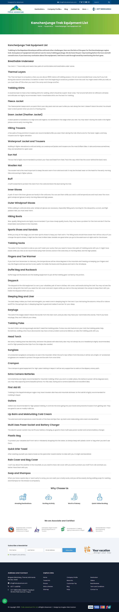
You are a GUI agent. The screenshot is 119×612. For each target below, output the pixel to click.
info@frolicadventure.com (68, 2)
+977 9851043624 (103, 9)
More (84, 9)
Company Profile (54, 9)
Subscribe (69, 550)
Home (40, 26)
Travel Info (46, 580)
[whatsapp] (4, 601)
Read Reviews (94, 583)
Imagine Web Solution (68, 607)
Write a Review (48, 586)
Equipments (48, 26)
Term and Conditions (97, 586)
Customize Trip (72, 583)
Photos (45, 583)
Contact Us (75, 9)
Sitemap (46, 589)
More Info (70, 580)
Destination (39, 9)
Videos (92, 580)
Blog (66, 9)
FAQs (68, 589)
